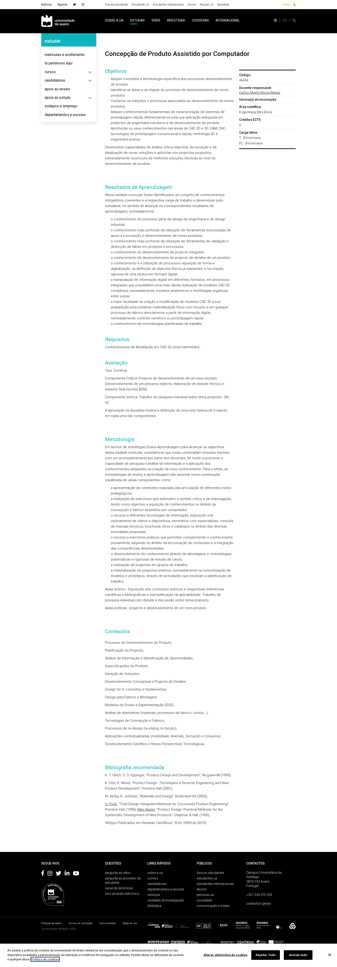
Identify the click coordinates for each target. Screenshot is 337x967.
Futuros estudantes (116, 4)
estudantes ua (207, 878)
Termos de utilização (80, 923)
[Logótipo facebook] (42, 874)
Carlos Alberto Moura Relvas (259, 92)
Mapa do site (130, 923)
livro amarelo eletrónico (122, 893)
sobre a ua (114, 20)
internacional (228, 20)
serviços (153, 895)
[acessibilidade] (275, 20)
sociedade (204, 900)
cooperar (200, 20)
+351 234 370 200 (259, 895)
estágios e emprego (61, 106)
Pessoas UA (207, 4)
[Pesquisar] (294, 20)
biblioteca (154, 906)
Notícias (46, 4)
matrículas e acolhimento (65, 54)
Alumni (191, 4)
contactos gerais (258, 903)
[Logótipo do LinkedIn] (67, 874)
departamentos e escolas (65, 115)
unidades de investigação (165, 900)
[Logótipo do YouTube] (76, 874)
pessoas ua (205, 895)
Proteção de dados (51, 923)
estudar (137, 20)
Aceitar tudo (298, 955)
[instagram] (83, 4)
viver (156, 20)
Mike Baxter (146, 809)
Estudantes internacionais (168, 4)
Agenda (62, 4)
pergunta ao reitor (118, 873)
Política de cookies (45, 959)
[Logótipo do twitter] (58, 874)
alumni (202, 889)
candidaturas (55, 80)
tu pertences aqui (58, 63)
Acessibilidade (107, 923)
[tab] (69, 54)
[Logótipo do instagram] (49, 874)
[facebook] (74, 4)
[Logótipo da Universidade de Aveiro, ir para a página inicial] (58, 21)
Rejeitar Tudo (266, 955)
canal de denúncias (119, 888)
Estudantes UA (140, 4)
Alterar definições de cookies (226, 955)
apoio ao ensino (57, 89)
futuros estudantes (210, 873)
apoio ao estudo (58, 97)
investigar (176, 20)
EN (285, 20)
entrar (286, 4)
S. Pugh (111, 804)
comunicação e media (213, 906)
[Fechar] (330, 955)
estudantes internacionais (215, 884)
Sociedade (223, 4)
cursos (50, 72)
